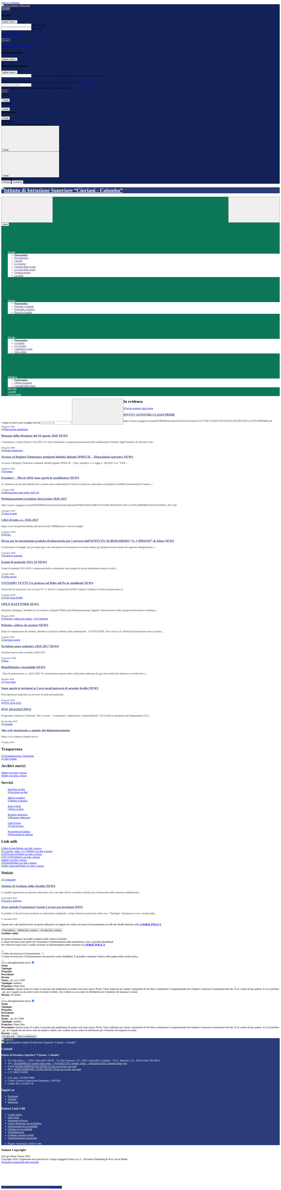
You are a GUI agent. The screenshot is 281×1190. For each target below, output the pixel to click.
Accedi (6, 9)
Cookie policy (15, 1114)
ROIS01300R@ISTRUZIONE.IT (45, 1066)
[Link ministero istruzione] (15, 5)
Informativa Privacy (18, 1120)
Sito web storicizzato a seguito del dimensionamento (35, 730)
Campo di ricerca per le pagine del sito (21, 422)
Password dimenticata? (13, 34)
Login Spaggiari (85, 82)
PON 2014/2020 (16, 709)
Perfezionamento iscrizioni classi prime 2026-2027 (34, 498)
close (5, 224)
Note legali (13, 1117)
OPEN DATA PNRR (20, 604)
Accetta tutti (51, 930)
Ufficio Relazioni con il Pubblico (25, 1123)
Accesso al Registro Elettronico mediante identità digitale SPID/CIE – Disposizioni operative (67, 457)
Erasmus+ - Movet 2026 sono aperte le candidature (40, 477)
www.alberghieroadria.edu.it (16, 962)
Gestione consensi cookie (21, 1135)
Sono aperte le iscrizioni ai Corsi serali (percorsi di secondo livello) (50, 688)
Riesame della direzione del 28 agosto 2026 (34, 435)
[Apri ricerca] (254, 210)
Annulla (6, 182)
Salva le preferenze (26, 1036)
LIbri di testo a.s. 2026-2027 (20, 520)
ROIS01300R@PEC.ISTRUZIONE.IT (47, 1069)
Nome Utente (39, 25)
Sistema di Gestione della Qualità (28, 886)
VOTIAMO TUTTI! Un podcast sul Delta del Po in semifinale (47, 583)
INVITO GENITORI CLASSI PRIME (149, 414)
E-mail (35, 75)
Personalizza (9, 930)
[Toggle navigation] (27, 210)
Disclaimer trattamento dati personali (20, 1162)
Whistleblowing (16, 1132)
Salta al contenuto (10, 2)
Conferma (17, 182)
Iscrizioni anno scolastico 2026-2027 (30, 646)
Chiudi (5, 100)
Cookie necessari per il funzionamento (21, 953)
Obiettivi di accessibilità (20, 1129)
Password (37, 28)
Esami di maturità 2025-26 (24, 562)
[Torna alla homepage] (140, 190)
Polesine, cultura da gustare (24, 625)
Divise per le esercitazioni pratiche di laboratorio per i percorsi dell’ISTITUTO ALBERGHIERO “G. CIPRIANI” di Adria (87, 541)
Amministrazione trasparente (22, 1138)
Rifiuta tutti (27, 930)
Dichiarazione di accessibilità (23, 1126)
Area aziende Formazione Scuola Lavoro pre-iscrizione (42, 907)
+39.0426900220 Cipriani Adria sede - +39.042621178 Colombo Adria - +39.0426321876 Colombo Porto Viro (69, 1063)
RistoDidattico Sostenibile (23, 667)
